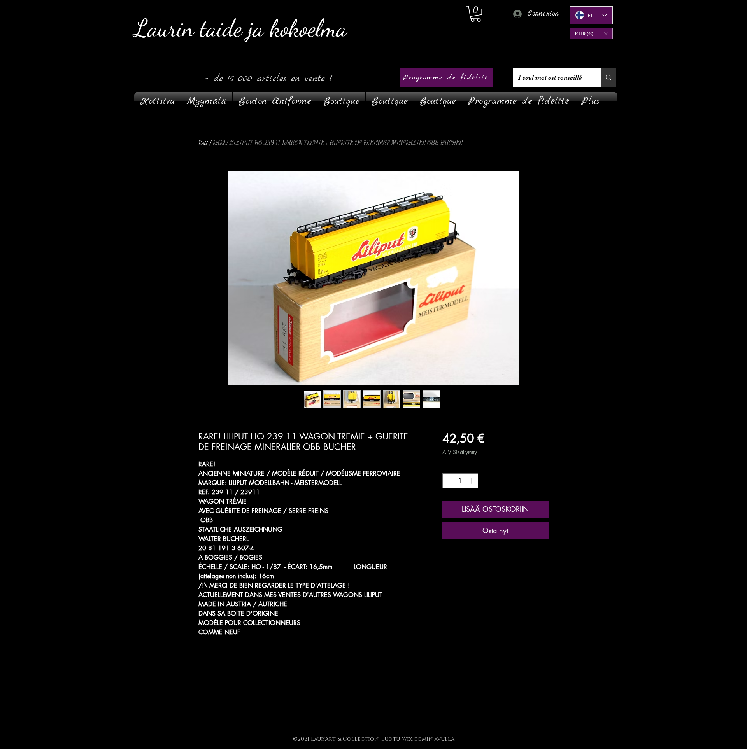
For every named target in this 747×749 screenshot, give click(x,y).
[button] (591, 33)
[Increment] (471, 481)
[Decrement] (449, 481)
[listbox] (591, 33)
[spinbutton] (460, 481)
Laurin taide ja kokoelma (240, 28)
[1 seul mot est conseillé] (608, 77)
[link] (475, 14)
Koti (203, 142)
